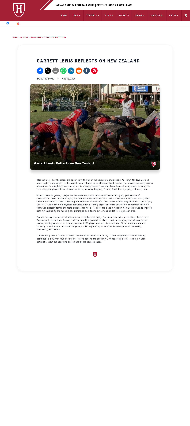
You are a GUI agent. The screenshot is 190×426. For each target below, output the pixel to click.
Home (15, 37)
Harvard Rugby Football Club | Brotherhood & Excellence (93, 5)
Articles (24, 37)
